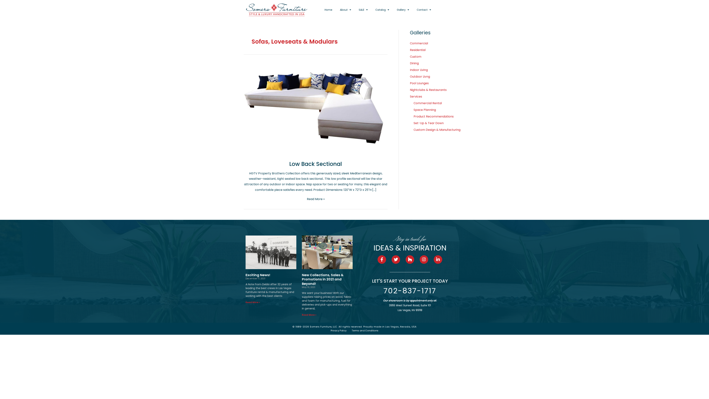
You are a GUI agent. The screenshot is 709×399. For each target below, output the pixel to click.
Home (328, 10)
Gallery (401, 10)
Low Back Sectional (315, 164)
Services (416, 96)
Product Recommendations (434, 116)
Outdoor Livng (420, 76)
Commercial (419, 43)
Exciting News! (258, 275)
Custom (415, 56)
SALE (361, 10)
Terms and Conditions (365, 330)
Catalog (380, 10)
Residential (418, 50)
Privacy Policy (339, 330)
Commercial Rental (428, 103)
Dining (414, 63)
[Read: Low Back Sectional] (316, 108)
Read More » (316, 198)
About (344, 10)
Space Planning (425, 110)
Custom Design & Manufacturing (437, 130)
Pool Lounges (419, 83)
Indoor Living (419, 70)
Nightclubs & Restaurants (428, 90)
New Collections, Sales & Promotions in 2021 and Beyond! (322, 279)
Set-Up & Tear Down (429, 123)
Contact (422, 10)
